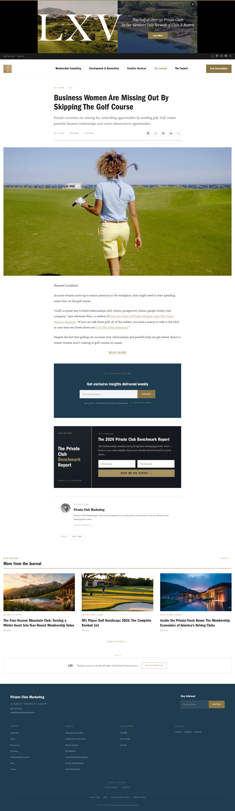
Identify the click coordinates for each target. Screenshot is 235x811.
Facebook (198, 732)
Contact (13, 769)
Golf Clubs (77, 537)
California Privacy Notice (120, 797)
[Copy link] (178, 133)
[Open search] (212, 56)
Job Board (14, 751)
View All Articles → (117, 642)
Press (12, 763)
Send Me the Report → (136, 473)
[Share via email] (171, 133)
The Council (181, 68)
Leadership (14, 733)
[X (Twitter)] (230, 56)
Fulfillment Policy (139, 797)
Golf (70, 88)
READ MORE (117, 352)
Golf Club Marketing (72, 769)
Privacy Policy (94, 797)
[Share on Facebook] (163, 133)
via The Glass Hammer (112, 327)
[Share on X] (155, 133)
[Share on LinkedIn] (148, 133)
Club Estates (125, 739)
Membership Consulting (68, 68)
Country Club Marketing (74, 763)
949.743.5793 (9, 56)
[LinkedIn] (217, 56)
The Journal (160, 68)
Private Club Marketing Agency (76, 757)
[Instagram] (221, 56)
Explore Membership (154, 666)
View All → (226, 558)
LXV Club (123, 745)
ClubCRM (123, 733)
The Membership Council (19, 757)
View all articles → (84, 525)
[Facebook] (226, 56)
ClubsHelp (126, 788)
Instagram (188, 732)
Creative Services (136, 68)
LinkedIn (178, 732)
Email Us (21, 56)
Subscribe (146, 394)
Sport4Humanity (111, 788)
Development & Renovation (104, 68)
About (12, 739)
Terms (105, 797)
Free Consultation (219, 68)
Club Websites (70, 751)
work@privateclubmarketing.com (22, 712)
